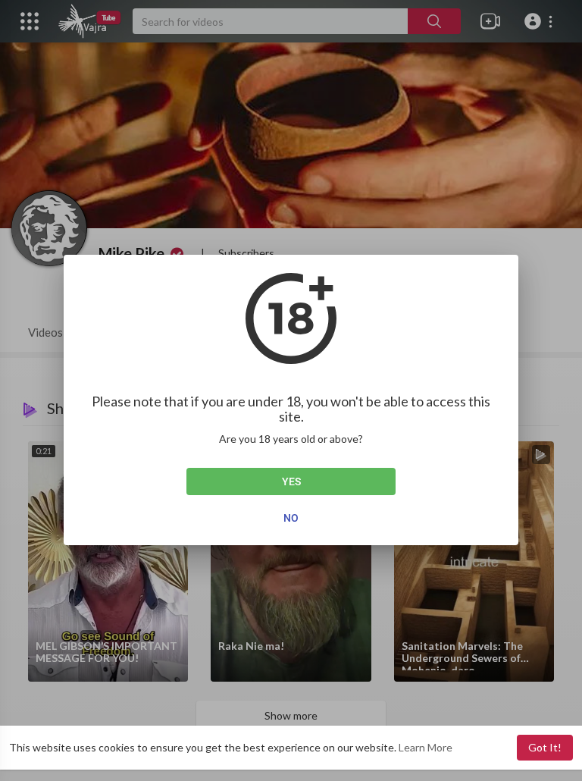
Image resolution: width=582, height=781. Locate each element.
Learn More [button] (425, 747)
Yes (291, 481)
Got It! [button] (545, 747)
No (291, 518)
